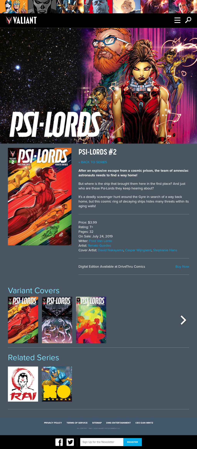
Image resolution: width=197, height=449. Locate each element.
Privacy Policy (53, 422)
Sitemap (97, 422)
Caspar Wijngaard (138, 250)
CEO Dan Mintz (144, 422)
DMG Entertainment (118, 422)
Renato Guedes (99, 245)
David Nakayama (110, 250)
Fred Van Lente (100, 241)
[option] (23, 320)
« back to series (92, 162)
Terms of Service (77, 422)
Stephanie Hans (165, 250)
